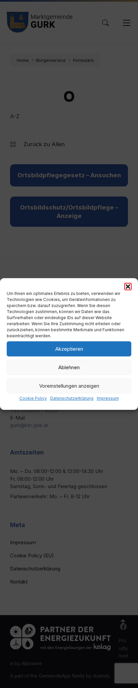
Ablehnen (69, 367)
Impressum (108, 398)
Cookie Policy (33, 398)
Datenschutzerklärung (71, 398)
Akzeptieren (69, 349)
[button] (128, 286)
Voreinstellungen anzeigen (69, 386)
